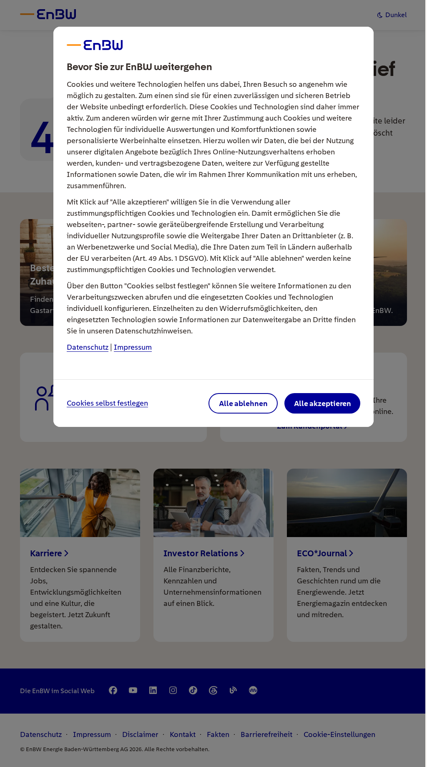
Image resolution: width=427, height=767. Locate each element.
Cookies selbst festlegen (107, 403)
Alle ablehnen (243, 403)
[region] (213, 383)
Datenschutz (87, 347)
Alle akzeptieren (322, 403)
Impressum (133, 347)
